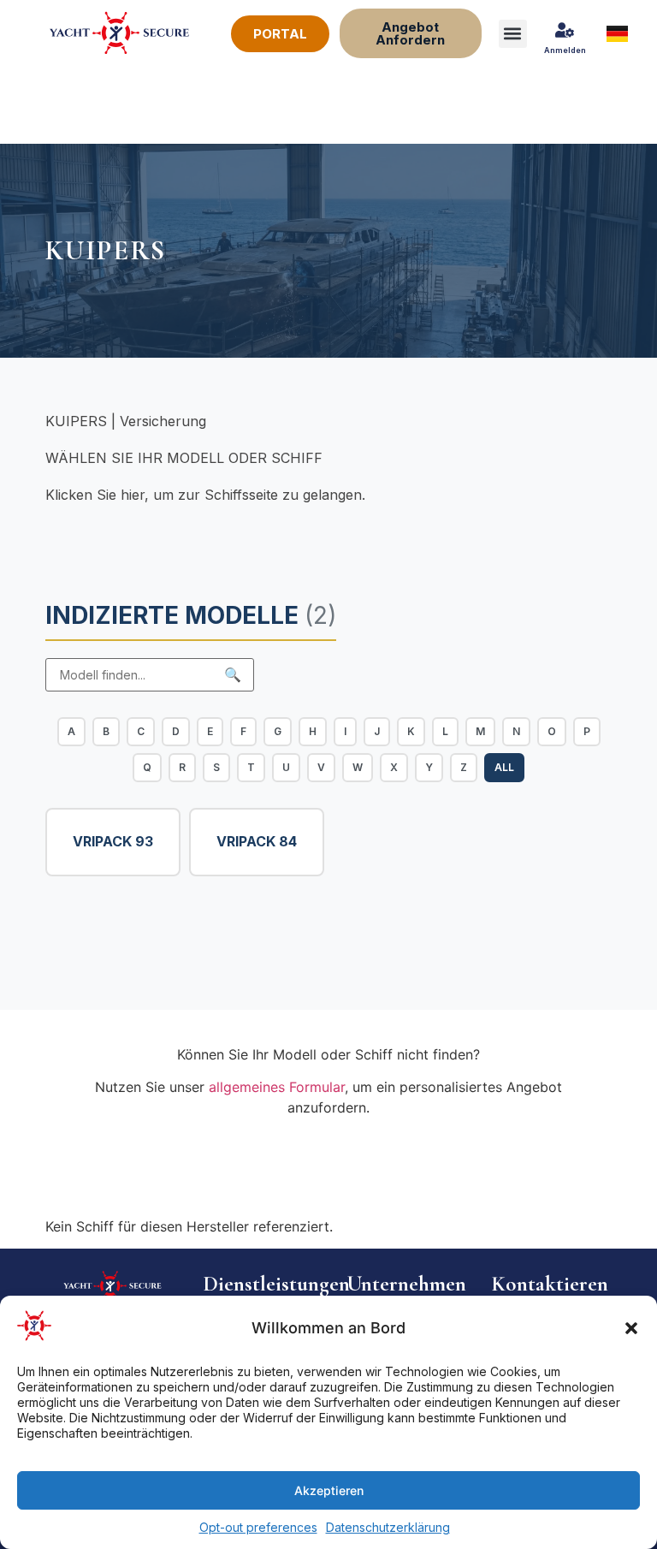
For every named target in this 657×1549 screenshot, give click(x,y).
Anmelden (565, 50)
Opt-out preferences (258, 1527)
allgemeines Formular (277, 1086)
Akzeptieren (329, 1490)
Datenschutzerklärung (388, 1527)
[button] (631, 1328)
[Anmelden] (564, 30)
